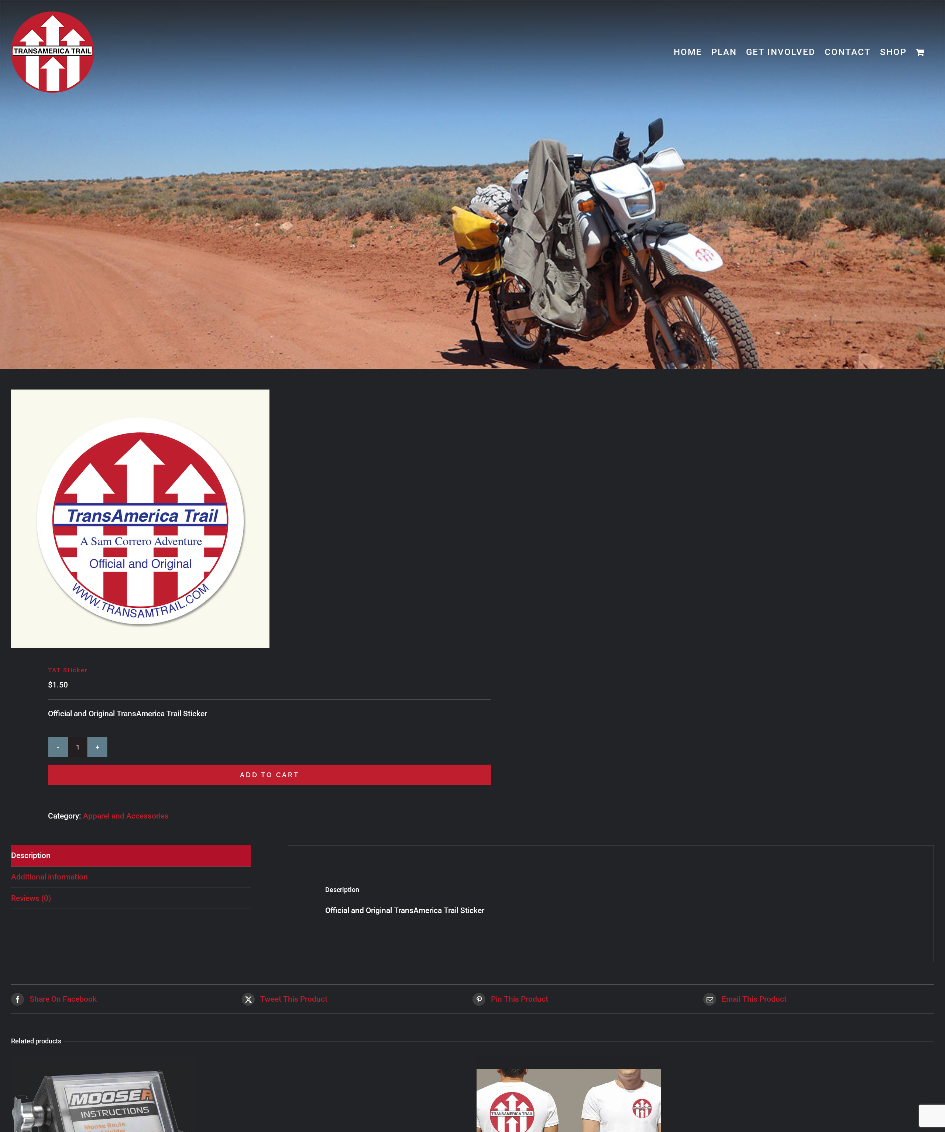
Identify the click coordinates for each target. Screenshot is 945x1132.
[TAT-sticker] (232, 519)
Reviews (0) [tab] (31, 898)
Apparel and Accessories (126, 816)
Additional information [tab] (49, 876)
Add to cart (269, 775)
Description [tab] (31, 855)
